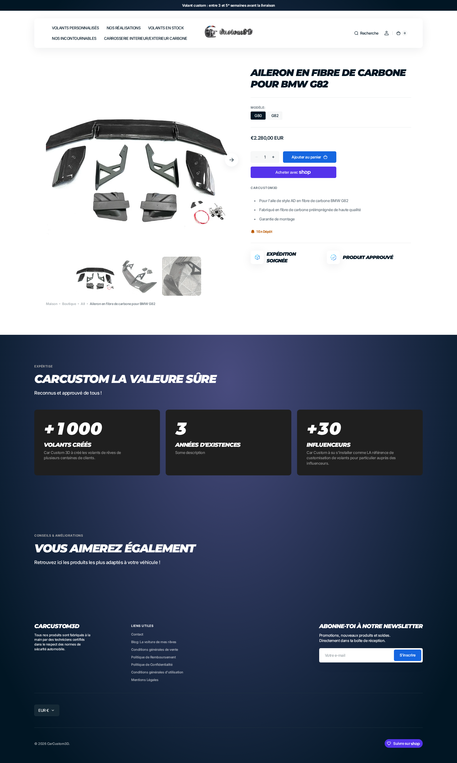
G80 (260, 116)
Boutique (69, 304)
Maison (51, 304)
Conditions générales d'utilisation (157, 672)
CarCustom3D (58, 744)
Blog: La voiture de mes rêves (153, 642)
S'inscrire (408, 655)
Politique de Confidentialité (151, 664)
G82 (277, 116)
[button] (366, 33)
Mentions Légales (144, 680)
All (83, 304)
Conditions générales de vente (154, 649)
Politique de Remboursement (153, 657)
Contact (137, 634)
